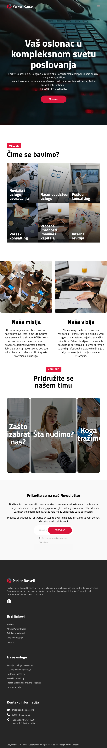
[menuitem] (98, 6)
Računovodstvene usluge (19, 669)
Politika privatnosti (16, 633)
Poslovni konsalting (16, 674)
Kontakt (10, 642)
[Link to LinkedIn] (9, 601)
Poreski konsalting (15, 678)
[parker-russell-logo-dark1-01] (20, 6)
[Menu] (98, 6)
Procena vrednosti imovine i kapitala (24, 682)
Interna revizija (14, 687)
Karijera (10, 624)
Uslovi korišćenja (15, 637)
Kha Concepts (73, 744)
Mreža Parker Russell (17, 628)
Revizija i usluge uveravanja (20, 665)
